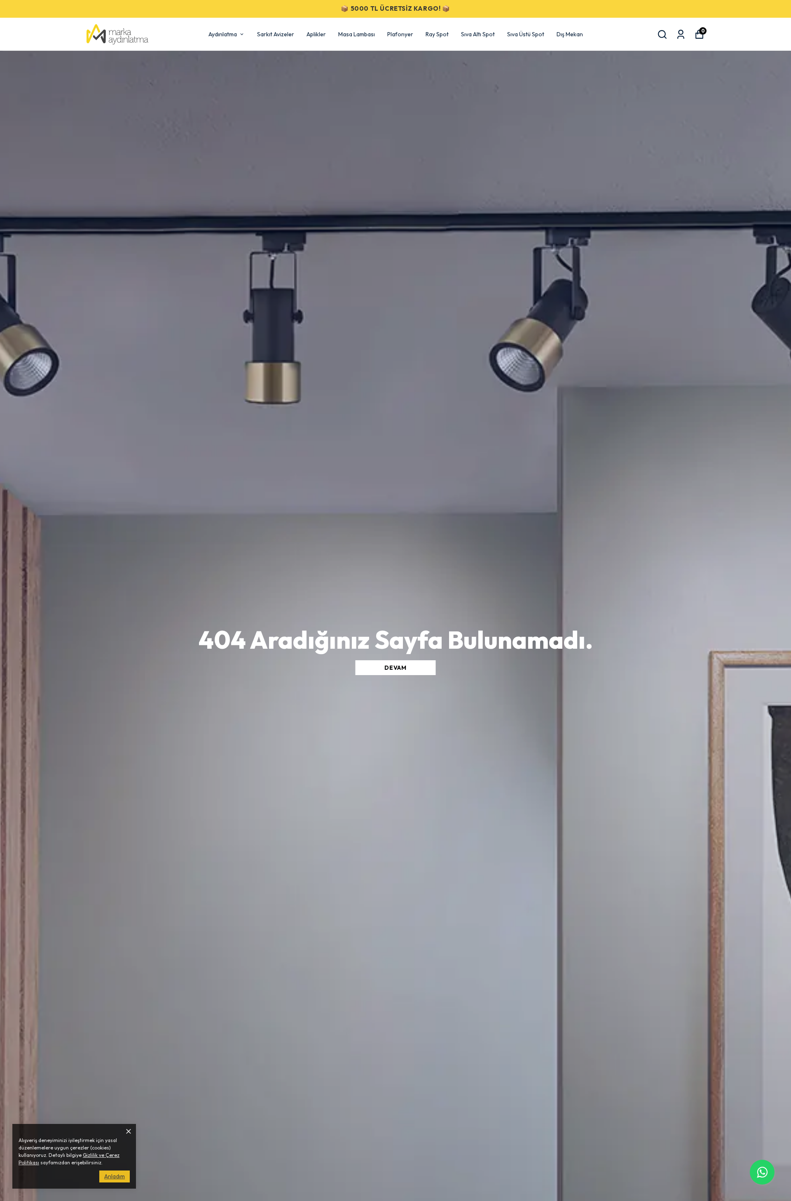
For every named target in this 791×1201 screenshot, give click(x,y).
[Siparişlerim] (681, 34)
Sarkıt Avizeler (275, 34)
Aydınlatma (222, 34)
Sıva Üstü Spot (525, 34)
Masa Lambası (356, 34)
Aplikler (316, 34)
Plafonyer (400, 34)
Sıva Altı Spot (478, 34)
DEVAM (395, 667)
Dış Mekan (570, 34)
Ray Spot (437, 34)
